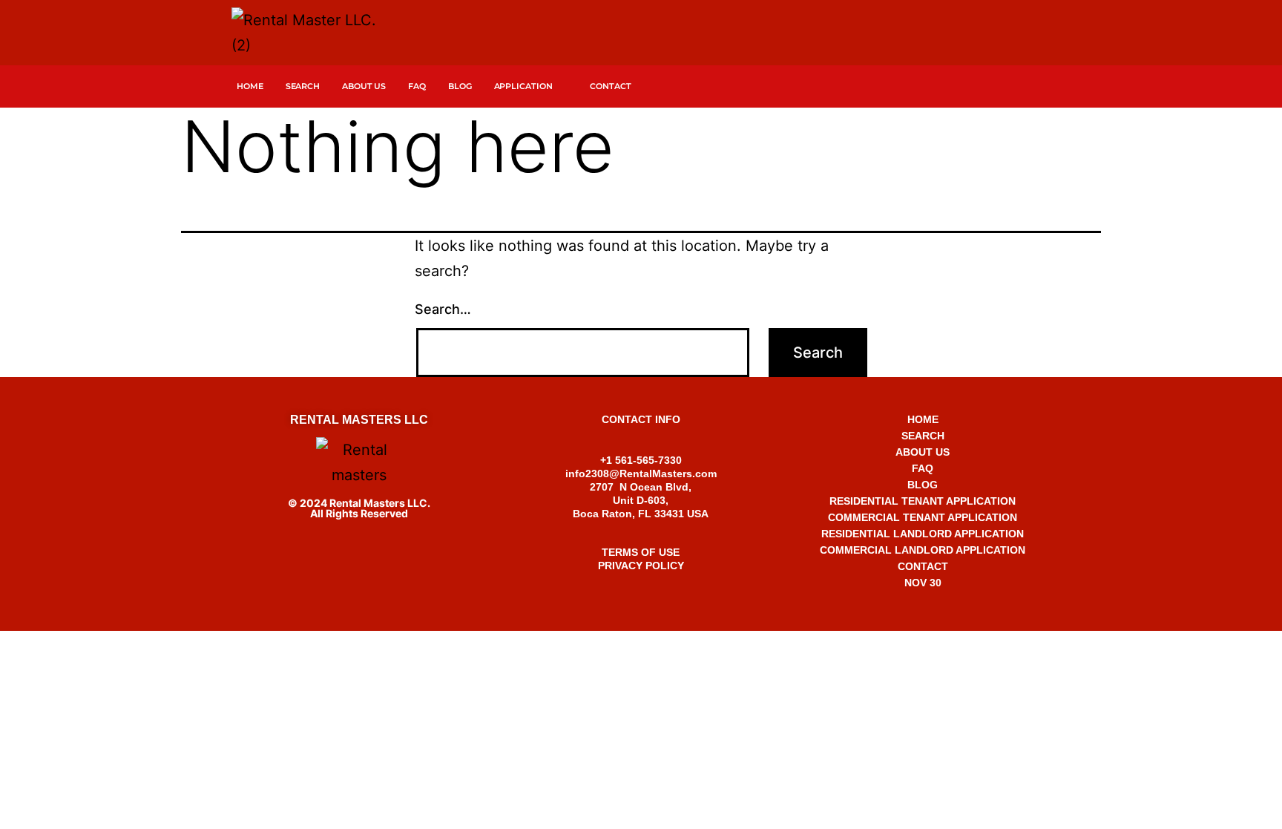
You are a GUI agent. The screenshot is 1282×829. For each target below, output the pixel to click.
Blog (460, 86)
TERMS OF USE (641, 552)
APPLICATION (523, 86)
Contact (610, 86)
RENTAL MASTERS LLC (359, 419)
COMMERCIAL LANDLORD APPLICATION (922, 550)
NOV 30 (922, 582)
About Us (364, 86)
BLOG (922, 484)
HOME (923, 419)
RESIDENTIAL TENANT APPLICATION (922, 501)
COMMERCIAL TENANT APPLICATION (922, 517)
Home (250, 86)
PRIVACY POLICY (641, 565)
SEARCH (303, 86)
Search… (443, 309)
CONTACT (923, 566)
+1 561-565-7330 (641, 646)
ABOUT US (922, 452)
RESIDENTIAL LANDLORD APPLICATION (922, 533)
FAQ (417, 86)
